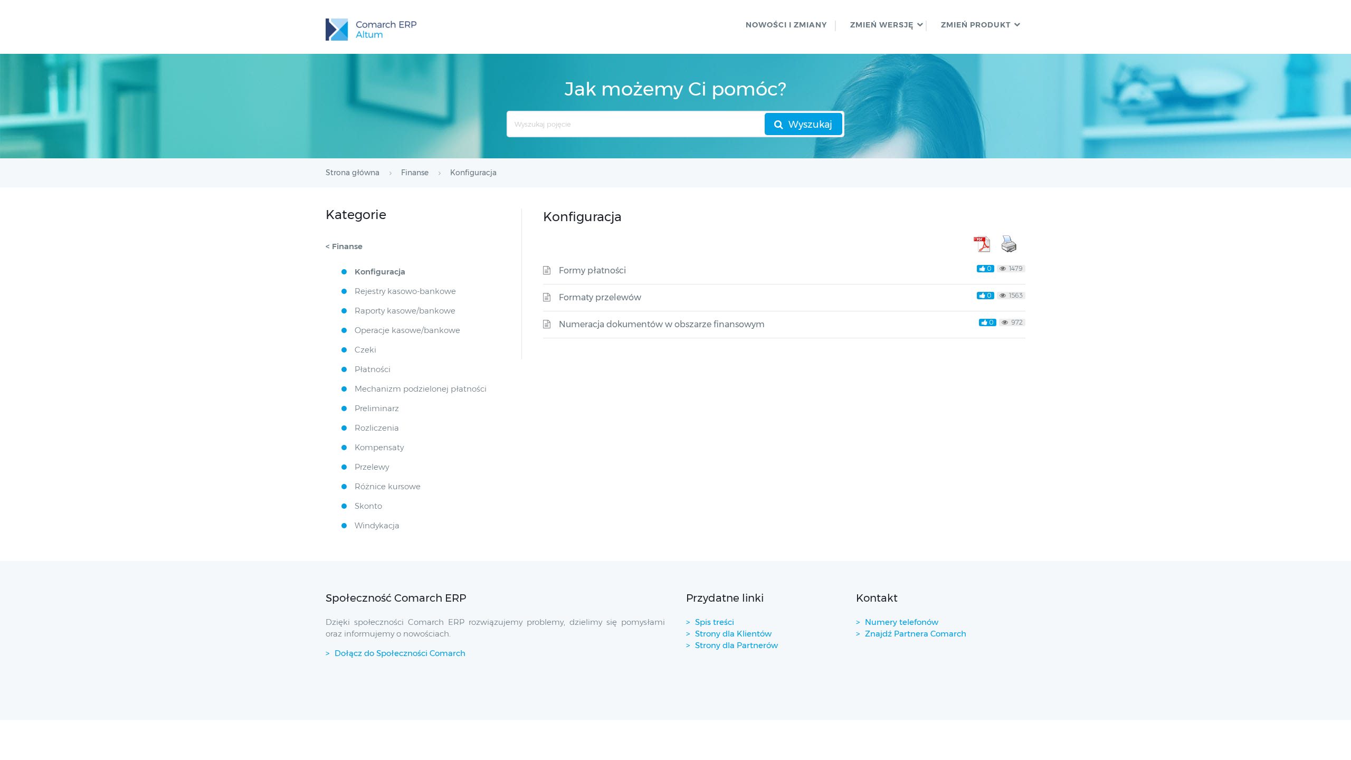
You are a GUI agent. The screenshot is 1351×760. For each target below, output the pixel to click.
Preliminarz (377, 408)
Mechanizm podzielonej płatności (421, 389)
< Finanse (344, 246)
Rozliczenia (377, 428)
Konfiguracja (380, 272)
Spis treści (714, 622)
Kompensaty (379, 447)
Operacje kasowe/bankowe (407, 330)
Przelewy (372, 467)
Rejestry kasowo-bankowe (405, 291)
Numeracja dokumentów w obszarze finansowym (662, 324)
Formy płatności (592, 270)
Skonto (368, 506)
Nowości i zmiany (786, 25)
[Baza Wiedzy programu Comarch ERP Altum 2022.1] (371, 27)
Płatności (373, 369)
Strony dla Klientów (733, 634)
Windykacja (377, 525)
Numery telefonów (901, 622)
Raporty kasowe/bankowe (405, 311)
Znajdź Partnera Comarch (915, 634)
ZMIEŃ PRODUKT (976, 25)
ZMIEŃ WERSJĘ (882, 25)
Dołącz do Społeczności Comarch (400, 653)
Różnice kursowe (388, 486)
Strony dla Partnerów (736, 645)
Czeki (365, 350)
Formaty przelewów (600, 297)
